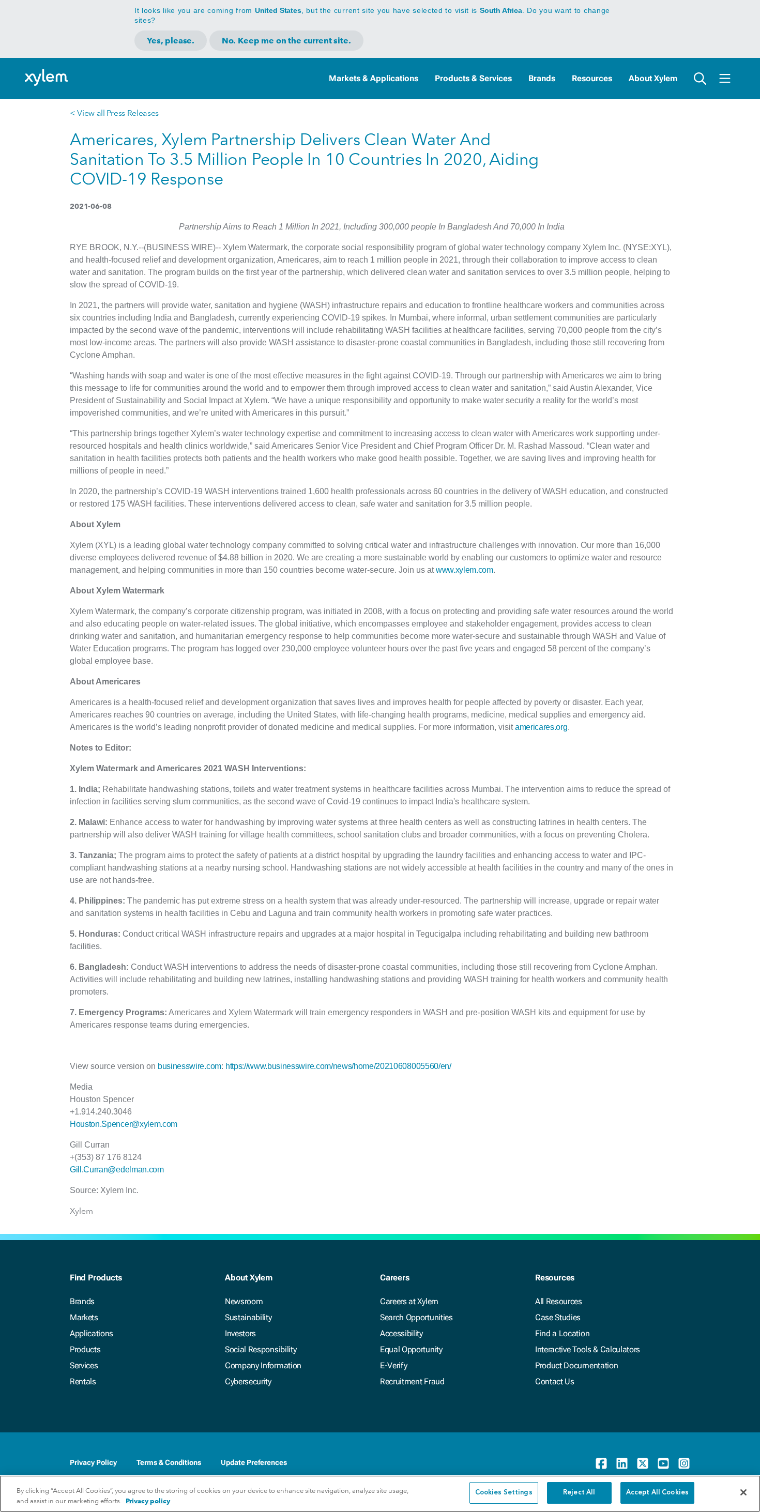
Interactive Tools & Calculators (587, 1349)
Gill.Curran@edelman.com (117, 1169)
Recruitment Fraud (412, 1381)
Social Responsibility (260, 1349)
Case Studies (558, 1317)
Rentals (83, 1381)
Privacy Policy (93, 1462)
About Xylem (653, 78)
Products (85, 1349)
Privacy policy (148, 1500)
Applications (91, 1333)
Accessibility (401, 1333)
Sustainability (248, 1317)
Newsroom (244, 1301)
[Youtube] (663, 1463)
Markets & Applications (373, 78)
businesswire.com (189, 1066)
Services (84, 1365)
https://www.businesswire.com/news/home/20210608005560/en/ (338, 1066)
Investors (240, 1333)
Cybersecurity (248, 1381)
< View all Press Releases (114, 113)
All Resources (558, 1301)
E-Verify (393, 1365)
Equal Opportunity (411, 1349)
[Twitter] (642, 1463)
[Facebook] (601, 1463)
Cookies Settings (504, 1492)
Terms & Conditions (168, 1462)
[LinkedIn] (622, 1463)
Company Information (263, 1365)
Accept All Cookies (657, 1492)
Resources (592, 78)
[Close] (743, 1492)
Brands (541, 78)
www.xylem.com (464, 570)
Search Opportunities (416, 1317)
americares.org (541, 727)
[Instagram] (684, 1463)
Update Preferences (254, 1462)
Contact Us (554, 1381)
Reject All (579, 1492)
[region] (380, 1493)
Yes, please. (170, 40)
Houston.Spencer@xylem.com (123, 1124)
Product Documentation (576, 1365)
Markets (84, 1317)
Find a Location (562, 1333)
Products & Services (473, 78)
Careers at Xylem (409, 1301)
